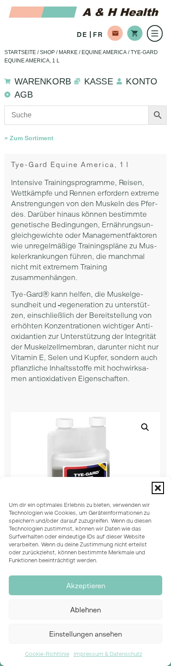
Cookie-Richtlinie (47, 654)
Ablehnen (85, 610)
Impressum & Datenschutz (108, 654)
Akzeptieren (85, 586)
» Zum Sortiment (28, 138)
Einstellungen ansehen (85, 634)
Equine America (104, 52)
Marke (68, 52)
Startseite (20, 52)
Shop (47, 52)
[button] (157, 488)
